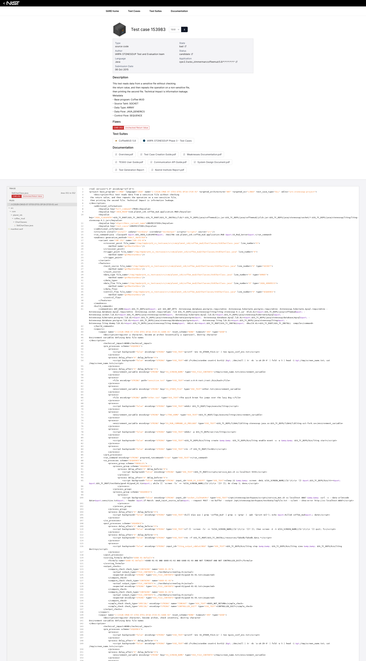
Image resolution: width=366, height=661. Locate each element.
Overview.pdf (126, 154)
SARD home (112, 11)
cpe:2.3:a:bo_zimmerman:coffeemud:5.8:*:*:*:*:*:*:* (206, 61)
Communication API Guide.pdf (170, 162)
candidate (184, 54)
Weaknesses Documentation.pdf (204, 154)
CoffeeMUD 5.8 (127, 140)
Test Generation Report (131, 169)
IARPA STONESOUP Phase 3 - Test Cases (169, 140)
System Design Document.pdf (213, 162)
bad (181, 46)
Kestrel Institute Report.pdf (169, 169)
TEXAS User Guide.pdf (131, 162)
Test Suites (155, 11)
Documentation (179, 11)
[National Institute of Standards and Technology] (10, 3)
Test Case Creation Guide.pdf (160, 154)
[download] (184, 29)
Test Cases (134, 11)
